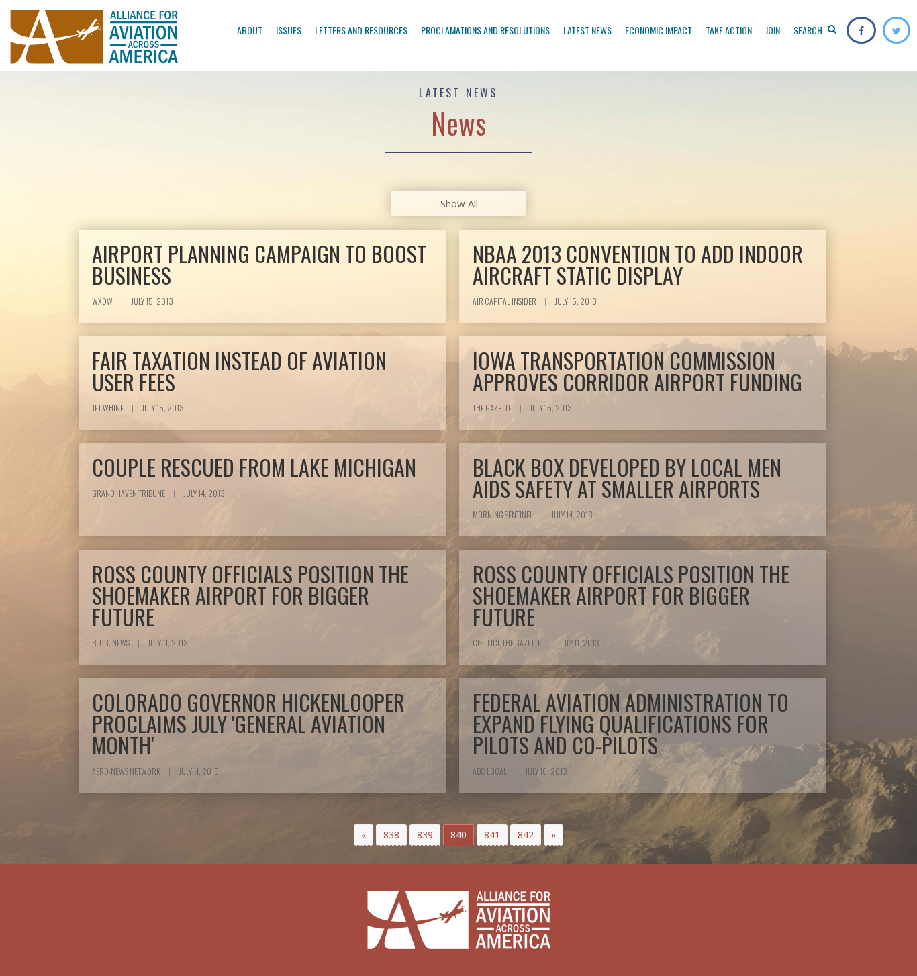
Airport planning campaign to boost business (259, 264)
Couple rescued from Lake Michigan (254, 467)
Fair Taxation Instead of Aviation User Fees (239, 370)
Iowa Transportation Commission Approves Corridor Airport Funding (637, 370)
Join (772, 30)
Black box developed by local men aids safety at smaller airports (627, 477)
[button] (363, 835)
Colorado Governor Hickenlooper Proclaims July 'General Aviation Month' (248, 723)
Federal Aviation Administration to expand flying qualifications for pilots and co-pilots (631, 723)
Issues (288, 30)
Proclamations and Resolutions (485, 30)
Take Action (729, 30)
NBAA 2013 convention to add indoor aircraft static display (638, 264)
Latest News (587, 30)
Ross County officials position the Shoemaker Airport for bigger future (250, 595)
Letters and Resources (361, 30)
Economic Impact (658, 30)
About (249, 30)
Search (808, 30)
